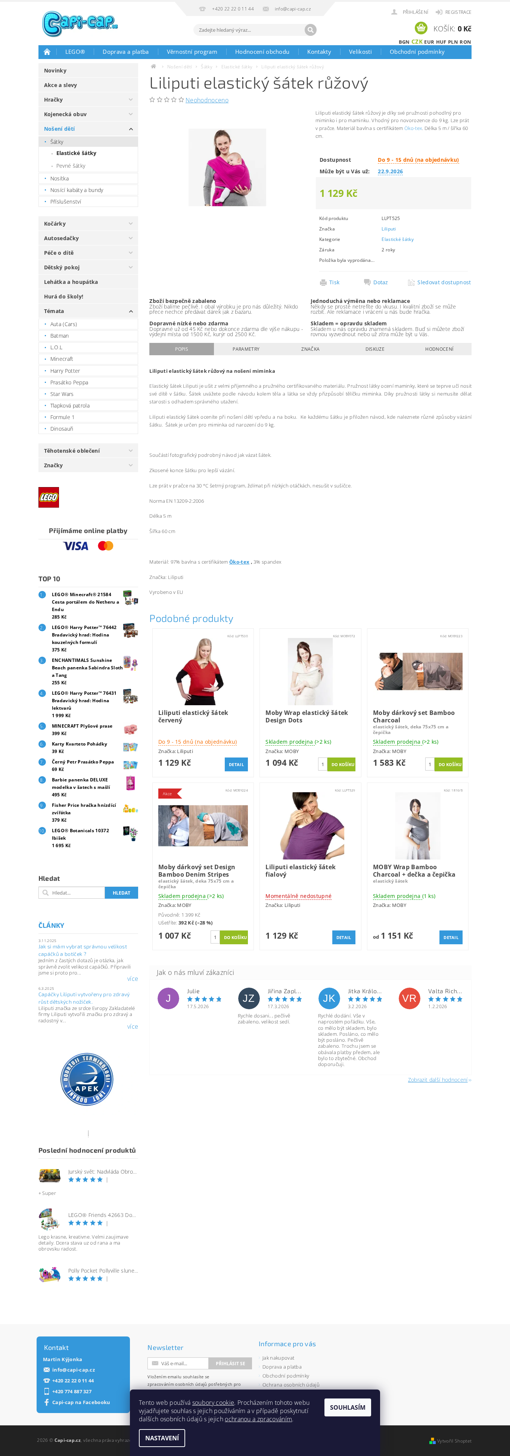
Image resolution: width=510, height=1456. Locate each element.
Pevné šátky (70, 165)
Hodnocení (439, 349)
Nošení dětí (59, 128)
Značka (310, 349)
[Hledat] (311, 30)
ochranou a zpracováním (258, 1419)
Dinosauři (62, 428)
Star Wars (62, 393)
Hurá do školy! (63, 296)
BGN (404, 41)
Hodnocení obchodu (262, 51)
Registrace (458, 12)
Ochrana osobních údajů (291, 1384)
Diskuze (375, 349)
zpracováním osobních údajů (177, 1384)
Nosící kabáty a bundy (76, 189)
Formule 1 (62, 417)
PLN (453, 41)
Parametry (246, 349)
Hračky (53, 99)
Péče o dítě (59, 252)
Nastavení (162, 1438)
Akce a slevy (60, 85)
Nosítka (59, 178)
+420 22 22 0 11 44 (73, 1381)
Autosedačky (61, 238)
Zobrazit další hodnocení (438, 1079)
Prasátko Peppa (69, 382)
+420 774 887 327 (71, 1391)
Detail (236, 764)
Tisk (334, 282)
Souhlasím (348, 1407)
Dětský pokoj (62, 267)
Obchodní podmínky (417, 51)
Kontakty (319, 51)
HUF (441, 41)
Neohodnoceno (207, 100)
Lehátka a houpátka (71, 281)
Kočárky (55, 223)
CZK (417, 41)
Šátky (56, 141)
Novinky (55, 70)
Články (51, 925)
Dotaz (380, 282)
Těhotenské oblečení (72, 450)
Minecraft (62, 358)
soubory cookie (213, 1402)
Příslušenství (65, 201)
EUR (429, 41)
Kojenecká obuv (65, 114)
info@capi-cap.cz (73, 1370)
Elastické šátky (76, 153)
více (132, 979)
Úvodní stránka (47, 51)
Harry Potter (65, 370)
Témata (54, 311)
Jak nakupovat (278, 1357)
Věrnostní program (192, 51)
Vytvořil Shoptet (454, 1441)
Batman (59, 335)
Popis (181, 349)
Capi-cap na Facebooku (81, 1402)
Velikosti (360, 51)
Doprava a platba (126, 51)
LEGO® (75, 51)
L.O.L (56, 347)
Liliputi (389, 229)
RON (465, 41)
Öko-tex (413, 128)
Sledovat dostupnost (442, 282)
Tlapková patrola (70, 405)
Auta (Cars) (63, 324)
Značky (53, 465)
